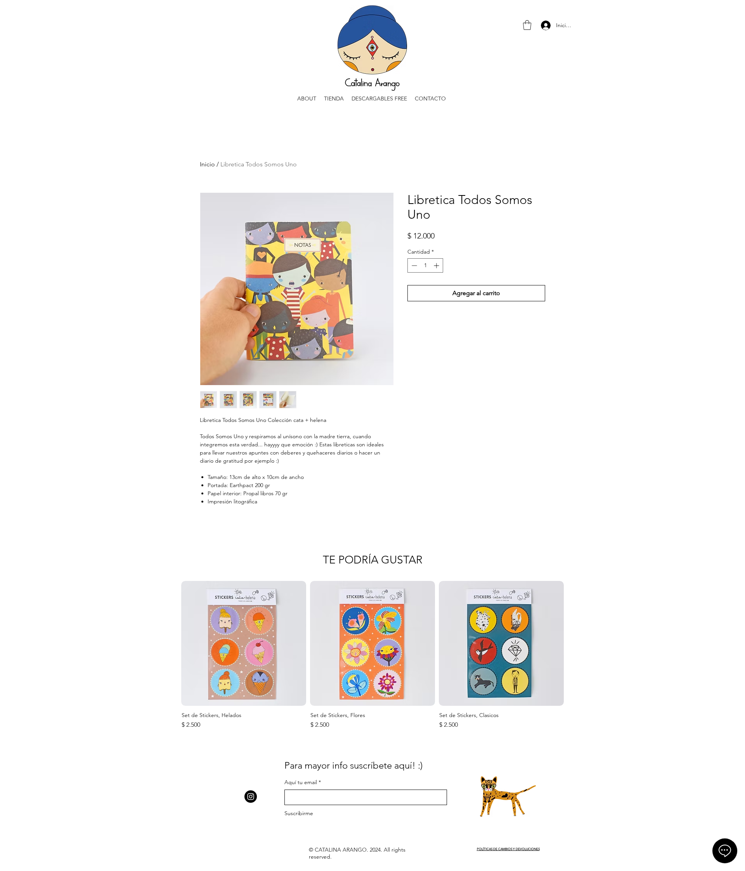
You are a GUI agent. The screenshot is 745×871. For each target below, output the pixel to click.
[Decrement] (413, 265)
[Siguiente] (577, 643)
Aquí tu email (300, 782)
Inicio (207, 164)
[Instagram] (250, 796)
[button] (527, 25)
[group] (372, 656)
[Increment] (437, 265)
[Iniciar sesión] (545, 25)
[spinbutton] (425, 265)
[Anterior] (168, 643)
